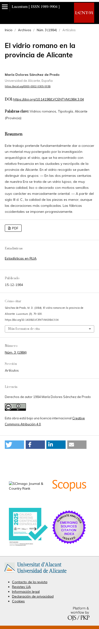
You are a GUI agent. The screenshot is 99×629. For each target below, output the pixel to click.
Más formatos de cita (24, 329)
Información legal (26, 591)
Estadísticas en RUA (21, 258)
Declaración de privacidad (33, 596)
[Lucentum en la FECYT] (28, 545)
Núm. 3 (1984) (47, 30)
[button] (14, 444)
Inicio (8, 30)
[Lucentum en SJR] (28, 488)
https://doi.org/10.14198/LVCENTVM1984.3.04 (48, 99)
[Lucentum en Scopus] (69, 502)
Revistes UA (21, 587)
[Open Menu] (5, 7)
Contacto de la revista (29, 582)
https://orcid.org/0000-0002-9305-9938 (27, 86)
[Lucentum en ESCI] (69, 544)
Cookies (18, 601)
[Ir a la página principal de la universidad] (35, 574)
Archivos (24, 30)
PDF (14, 228)
